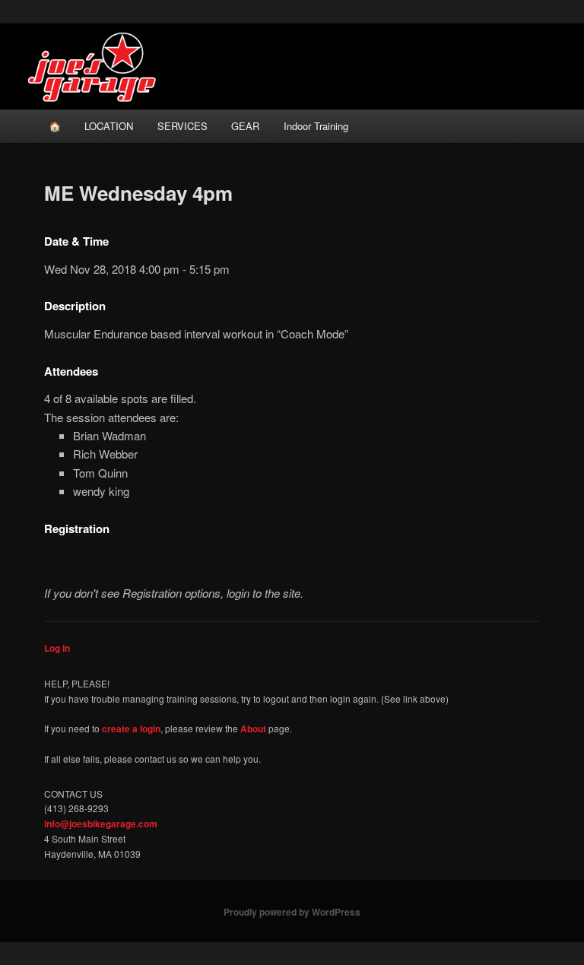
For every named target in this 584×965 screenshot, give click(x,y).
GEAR (245, 126)
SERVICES (182, 126)
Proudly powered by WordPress (292, 912)
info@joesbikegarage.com (100, 823)
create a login (131, 728)
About (253, 728)
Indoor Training (316, 126)
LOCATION (108, 126)
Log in (57, 648)
